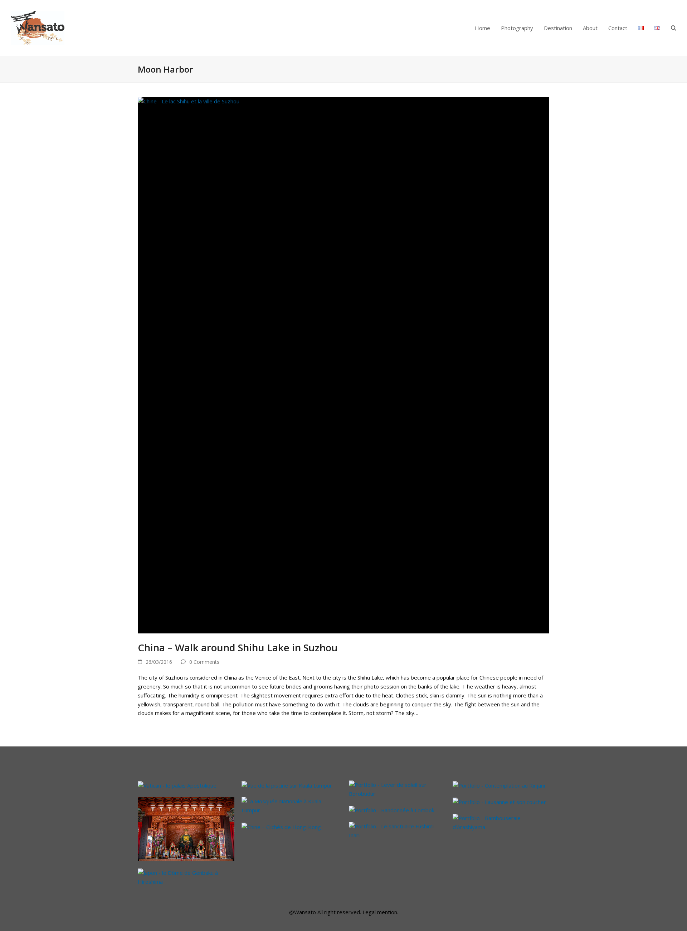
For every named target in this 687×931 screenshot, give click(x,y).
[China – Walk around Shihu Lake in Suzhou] (343, 364)
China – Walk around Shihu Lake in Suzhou (238, 647)
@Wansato (302, 912)
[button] (674, 28)
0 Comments (204, 661)
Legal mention (379, 912)
